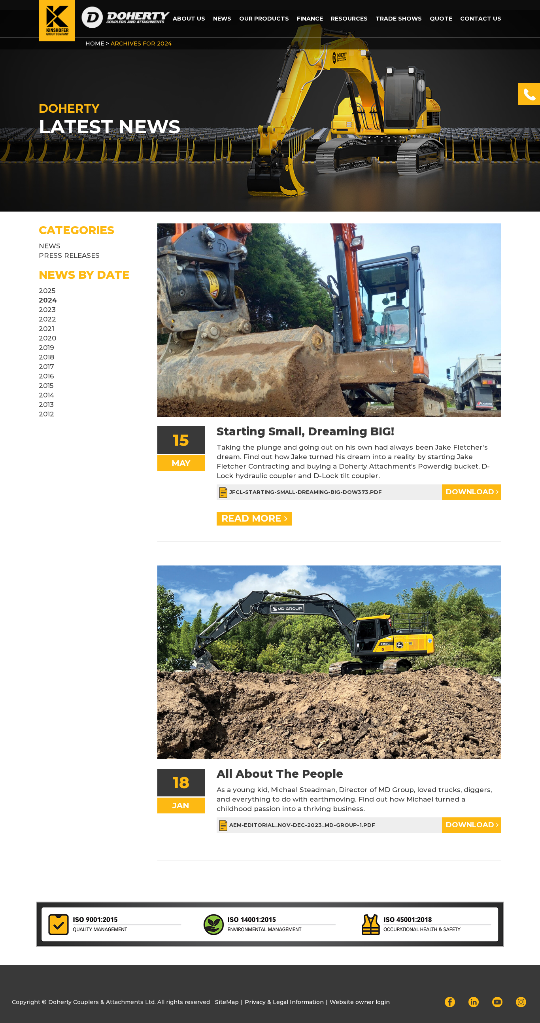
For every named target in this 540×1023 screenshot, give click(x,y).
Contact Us (480, 18)
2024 (48, 300)
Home (94, 43)
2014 (46, 395)
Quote (441, 18)
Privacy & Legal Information (284, 1002)
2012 (46, 414)
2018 (46, 357)
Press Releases (69, 255)
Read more (252, 518)
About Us (189, 18)
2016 (46, 376)
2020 (47, 338)
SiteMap (227, 1002)
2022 (47, 319)
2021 (46, 329)
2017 (46, 367)
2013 (46, 404)
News (222, 18)
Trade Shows (399, 18)
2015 (46, 386)
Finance (310, 18)
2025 (47, 291)
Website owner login (360, 1002)
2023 (47, 310)
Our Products (264, 18)
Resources (349, 18)
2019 (46, 348)
